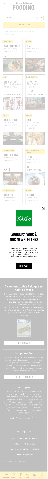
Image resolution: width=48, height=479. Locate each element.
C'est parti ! (24, 266)
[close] (43, 208)
